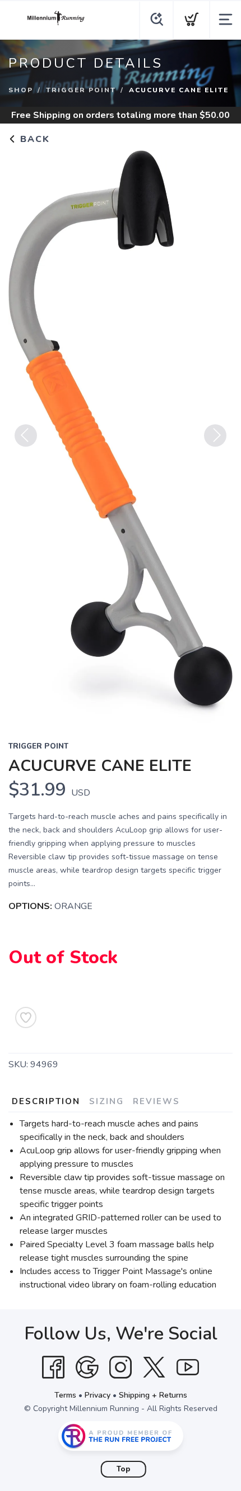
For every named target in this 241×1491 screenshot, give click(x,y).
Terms (65, 1395)
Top (124, 1469)
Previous (26, 435)
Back (33, 139)
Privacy (97, 1395)
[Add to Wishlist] (25, 1017)
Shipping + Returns (153, 1395)
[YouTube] (188, 1367)
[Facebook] (53, 1367)
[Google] (87, 1367)
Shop (20, 90)
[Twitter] (154, 1367)
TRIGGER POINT (81, 90)
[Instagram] (120, 1367)
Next (215, 435)
